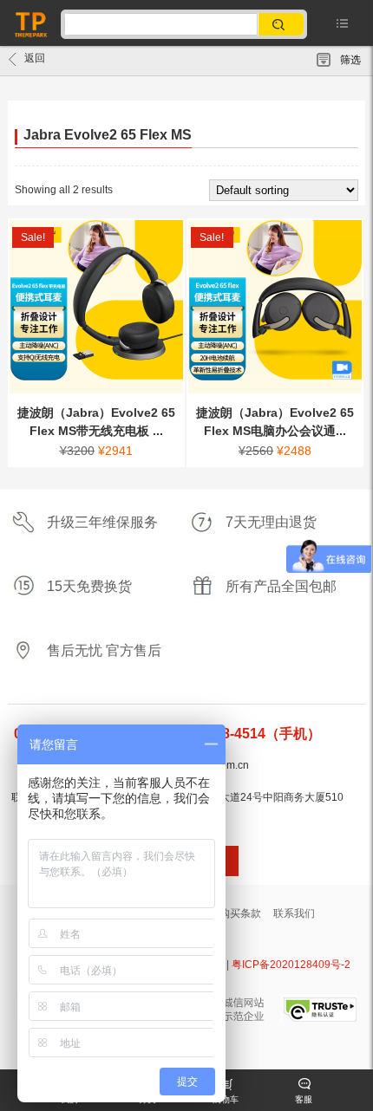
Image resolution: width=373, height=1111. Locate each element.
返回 (34, 58)
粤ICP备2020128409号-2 (291, 964)
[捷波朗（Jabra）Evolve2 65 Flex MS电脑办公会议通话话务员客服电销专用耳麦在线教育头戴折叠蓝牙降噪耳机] (275, 306)
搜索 (281, 24)
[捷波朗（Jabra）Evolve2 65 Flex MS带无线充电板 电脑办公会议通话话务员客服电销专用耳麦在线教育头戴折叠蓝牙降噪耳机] (96, 306)
